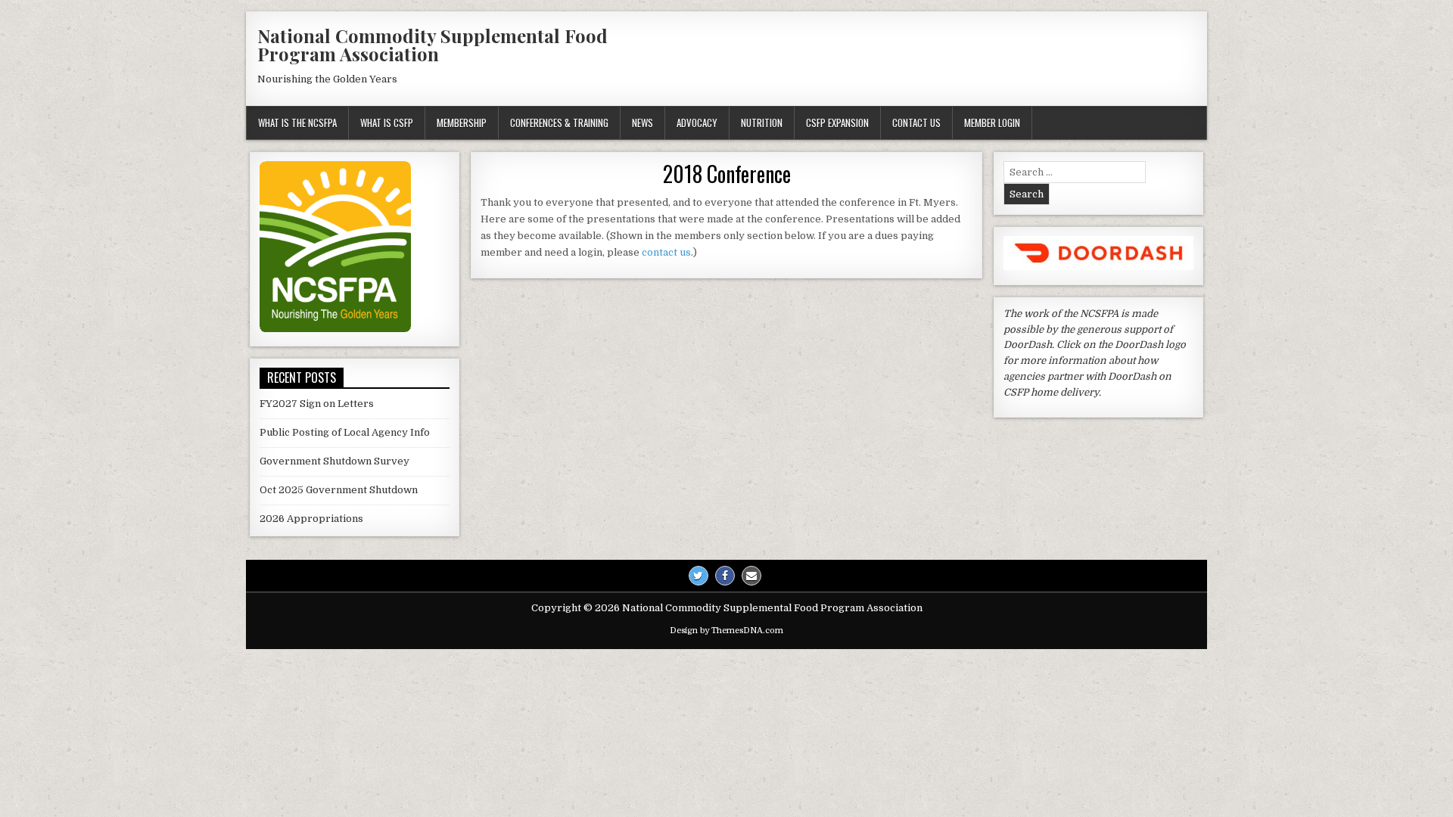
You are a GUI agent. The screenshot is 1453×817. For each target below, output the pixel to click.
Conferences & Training (559, 122)
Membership (462, 122)
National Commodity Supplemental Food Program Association (432, 44)
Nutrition (762, 122)
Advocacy (697, 122)
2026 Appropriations (311, 518)
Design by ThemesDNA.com (726, 630)
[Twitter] (698, 576)
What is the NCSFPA (297, 122)
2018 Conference (727, 173)
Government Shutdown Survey (334, 461)
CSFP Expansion (837, 122)
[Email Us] (751, 576)
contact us (666, 252)
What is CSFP (386, 122)
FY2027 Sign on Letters (317, 403)
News (642, 122)
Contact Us (916, 122)
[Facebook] (725, 576)
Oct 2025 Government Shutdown (339, 489)
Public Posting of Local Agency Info (345, 432)
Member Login (992, 122)
